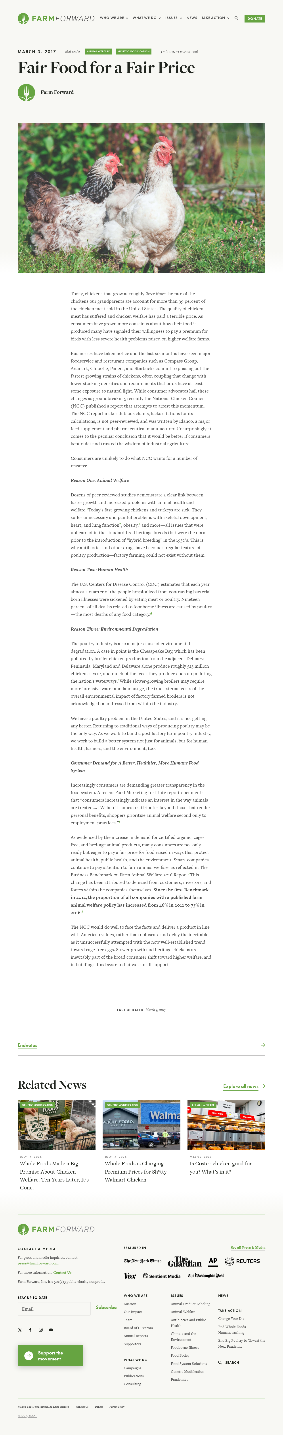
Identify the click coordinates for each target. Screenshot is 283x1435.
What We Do (145, 17)
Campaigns (132, 1368)
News (192, 17)
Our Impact (133, 1311)
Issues (171, 17)
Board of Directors (138, 1327)
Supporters (132, 1344)
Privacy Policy (116, 1407)
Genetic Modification (133, 51)
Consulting (132, 1383)
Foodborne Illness (185, 1347)
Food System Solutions (189, 1363)
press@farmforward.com (38, 1263)
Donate (255, 18)
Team (128, 1319)
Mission (130, 1303)
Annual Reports (136, 1335)
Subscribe (106, 1307)
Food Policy (180, 1355)
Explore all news (240, 1086)
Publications (134, 1376)
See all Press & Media (248, 1247)
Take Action (213, 17)
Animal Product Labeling (190, 1303)
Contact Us (62, 1272)
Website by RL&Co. (27, 1416)
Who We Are (112, 17)
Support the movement (50, 1355)
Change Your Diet (232, 1318)
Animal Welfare (98, 51)
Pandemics (179, 1379)
